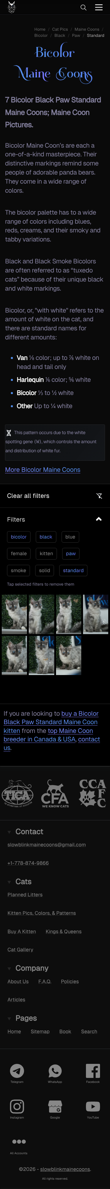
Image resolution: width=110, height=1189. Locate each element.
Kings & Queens (64, 931)
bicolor (19, 537)
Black (60, 35)
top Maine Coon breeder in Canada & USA (48, 735)
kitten (46, 553)
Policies (70, 981)
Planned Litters (25, 895)
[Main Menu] (99, 7)
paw (71, 553)
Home (14, 1031)
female (19, 553)
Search (89, 1031)
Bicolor (41, 35)
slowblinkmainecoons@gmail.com (47, 845)
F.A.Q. (44, 981)
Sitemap (40, 1031)
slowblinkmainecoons (65, 1169)
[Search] (83, 7)
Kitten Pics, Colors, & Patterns (42, 913)
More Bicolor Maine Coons (42, 469)
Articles (17, 1000)
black (46, 537)
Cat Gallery (20, 950)
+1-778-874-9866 (28, 863)
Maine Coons (87, 29)
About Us (18, 981)
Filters (16, 519)
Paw (76, 35)
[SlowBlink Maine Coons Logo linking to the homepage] (30, 7)
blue (70, 537)
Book (65, 1031)
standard (73, 570)
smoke (18, 570)
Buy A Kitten (22, 931)
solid (44, 570)
